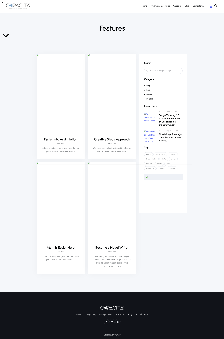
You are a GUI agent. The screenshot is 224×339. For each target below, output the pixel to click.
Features (61, 143)
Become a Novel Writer (112, 247)
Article (148, 154)
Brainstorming (160, 154)
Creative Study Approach (112, 139)
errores (173, 159)
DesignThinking (151, 159)
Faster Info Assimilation (60, 139)
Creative (172, 154)
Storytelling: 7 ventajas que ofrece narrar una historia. (170, 137)
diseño (163, 159)
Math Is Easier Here (61, 247)
